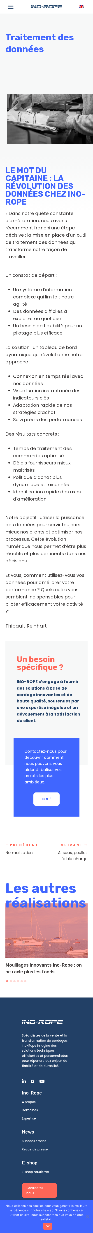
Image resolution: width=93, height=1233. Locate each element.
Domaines (30, 1110)
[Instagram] (34, 1081)
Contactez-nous (35, 1190)
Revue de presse (35, 1149)
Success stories (34, 1141)
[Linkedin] (26, 1081)
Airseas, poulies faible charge (73, 852)
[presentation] (46, 930)
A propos (29, 1102)
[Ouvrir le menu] (10, 6)
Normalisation (22, 849)
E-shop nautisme (35, 1172)
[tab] (7, 981)
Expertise (29, 1118)
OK (48, 1226)
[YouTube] (43, 1081)
